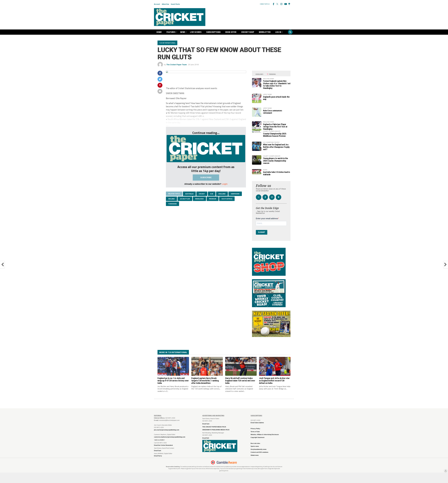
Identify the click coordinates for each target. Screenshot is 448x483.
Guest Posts (175, 4)
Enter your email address (267, 218)
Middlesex (199, 198)
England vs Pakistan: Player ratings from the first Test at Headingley (275, 126)
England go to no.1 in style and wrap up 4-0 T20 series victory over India (173, 380)
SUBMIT (261, 232)
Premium (212, 198)
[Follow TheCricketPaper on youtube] (285, 4)
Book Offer (230, 32)
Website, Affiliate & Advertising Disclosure (265, 434)
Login (225, 184)
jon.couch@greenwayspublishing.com (166, 430)
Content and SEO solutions (259, 452)
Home (159, 32)
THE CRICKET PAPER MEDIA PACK (214, 427)
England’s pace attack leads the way (276, 98)
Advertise (165, 4)
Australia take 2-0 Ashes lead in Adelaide (276, 173)
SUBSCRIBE (206, 178)
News (182, 32)
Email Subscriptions (257, 422)
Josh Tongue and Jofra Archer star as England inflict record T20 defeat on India (274, 380)
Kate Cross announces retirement (272, 111)
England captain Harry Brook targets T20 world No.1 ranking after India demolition (205, 380)
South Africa (226, 198)
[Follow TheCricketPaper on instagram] (281, 4)
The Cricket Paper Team (176, 64)
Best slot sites (255, 443)
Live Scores (195, 32)
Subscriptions (213, 32)
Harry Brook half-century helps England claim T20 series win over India (240, 380)
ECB (211, 193)
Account (157, 4)
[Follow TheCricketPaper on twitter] (277, 4)
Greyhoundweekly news (258, 449)
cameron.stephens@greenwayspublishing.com (169, 437)
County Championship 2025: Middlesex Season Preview (274, 134)
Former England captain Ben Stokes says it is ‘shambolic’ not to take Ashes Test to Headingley (276, 84)
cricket (202, 193)
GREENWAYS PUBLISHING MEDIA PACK (215, 430)
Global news (255, 455)
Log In (278, 32)
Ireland (171, 198)
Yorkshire (172, 203)
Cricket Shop (247, 32)
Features (170, 32)
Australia (189, 193)
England (222, 193)
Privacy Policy (255, 428)
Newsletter (265, 32)
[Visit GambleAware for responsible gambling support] (227, 462)
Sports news (255, 446)
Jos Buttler (185, 198)
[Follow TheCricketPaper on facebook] (273, 4)
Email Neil (205, 438)
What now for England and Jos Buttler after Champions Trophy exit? (276, 146)
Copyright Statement (257, 437)
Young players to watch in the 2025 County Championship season (275, 160)
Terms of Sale (255, 431)
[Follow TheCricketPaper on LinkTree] (289, 4)
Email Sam (205, 424)
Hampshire (235, 193)
